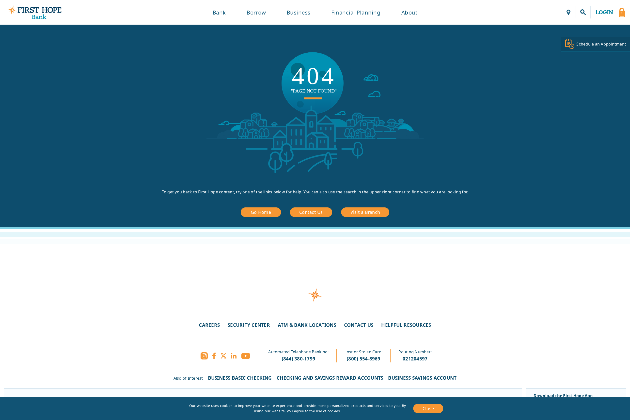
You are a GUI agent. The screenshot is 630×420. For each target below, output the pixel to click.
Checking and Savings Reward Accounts (330, 378)
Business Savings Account (422, 378)
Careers (209, 325)
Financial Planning (355, 12)
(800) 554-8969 (363, 359)
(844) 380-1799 (298, 359)
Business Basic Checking (240, 378)
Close (428, 408)
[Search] (583, 12)
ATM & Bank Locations (307, 325)
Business (299, 12)
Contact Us (311, 212)
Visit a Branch (365, 212)
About (409, 12)
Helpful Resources (406, 325)
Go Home (261, 212)
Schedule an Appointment (601, 44)
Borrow (256, 12)
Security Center (249, 325)
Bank (219, 12)
